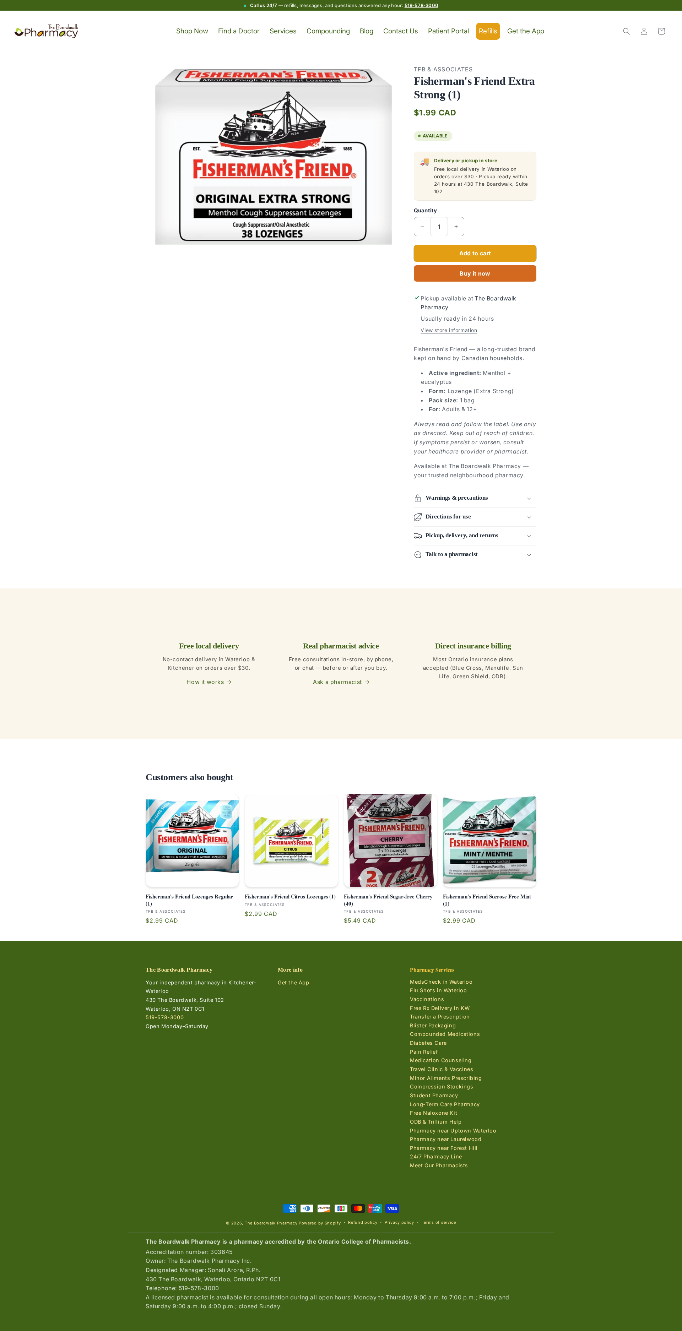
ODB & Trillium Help (435, 1122)
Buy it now (475, 273)
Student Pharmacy (434, 1095)
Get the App (293, 982)
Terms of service (439, 1222)
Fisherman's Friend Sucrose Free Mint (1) (487, 900)
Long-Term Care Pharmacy (445, 1104)
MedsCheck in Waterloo (441, 982)
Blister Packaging (433, 1025)
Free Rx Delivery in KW (440, 1008)
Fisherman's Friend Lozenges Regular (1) (189, 900)
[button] (626, 31)
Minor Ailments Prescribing (446, 1078)
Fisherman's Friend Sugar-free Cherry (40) (388, 900)
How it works (205, 681)
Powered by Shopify (320, 1223)
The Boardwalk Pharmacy (271, 1223)
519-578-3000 (421, 5)
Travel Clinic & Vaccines (441, 1069)
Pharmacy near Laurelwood (445, 1139)
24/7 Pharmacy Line (436, 1156)
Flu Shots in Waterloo (438, 990)
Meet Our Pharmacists (439, 1165)
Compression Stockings (441, 1086)
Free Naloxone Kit (433, 1113)
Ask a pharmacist (337, 681)
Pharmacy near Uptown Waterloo (453, 1130)
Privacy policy (399, 1222)
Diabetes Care (428, 1043)
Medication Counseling (441, 1060)
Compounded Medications (445, 1034)
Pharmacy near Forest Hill (444, 1148)
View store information (449, 330)
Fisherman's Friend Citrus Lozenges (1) (290, 896)
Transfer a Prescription (440, 1017)
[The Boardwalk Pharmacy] (46, 31)
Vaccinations (427, 999)
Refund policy (362, 1222)
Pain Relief (424, 1052)
